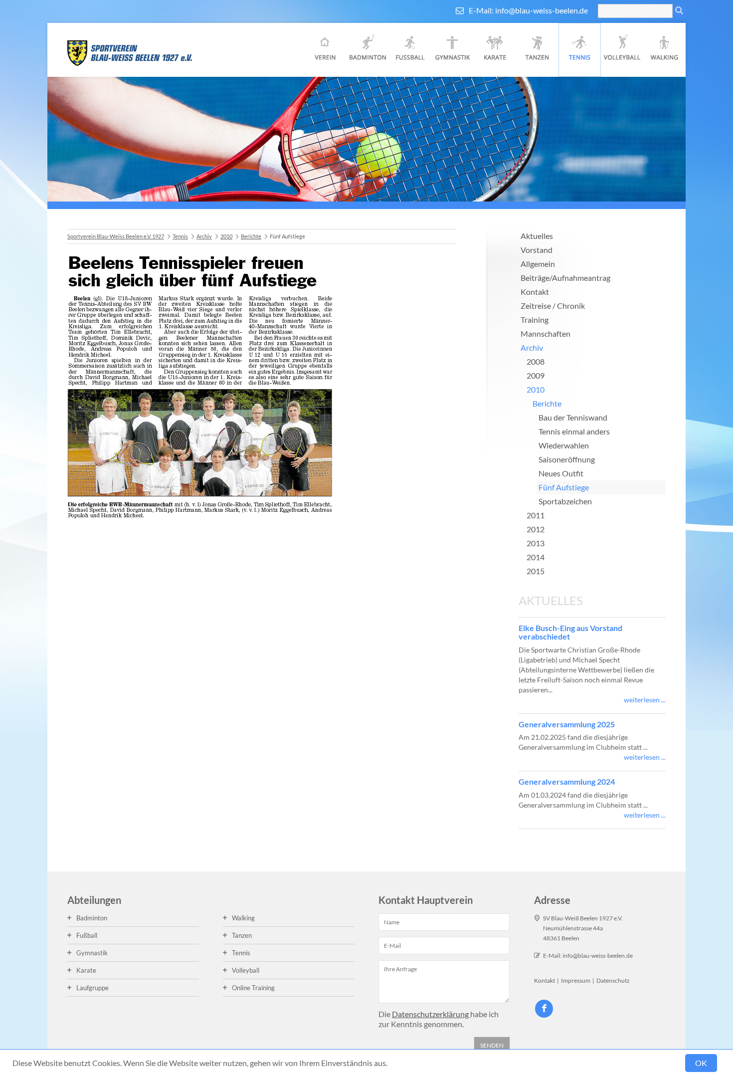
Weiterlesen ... (645, 699)
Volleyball (622, 50)
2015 (536, 571)
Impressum (575, 980)
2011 (536, 515)
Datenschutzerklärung (431, 1014)
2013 (536, 543)
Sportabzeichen (565, 501)
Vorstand (536, 249)
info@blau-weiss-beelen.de (541, 10)
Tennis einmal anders (574, 431)
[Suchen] (679, 11)
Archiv (204, 236)
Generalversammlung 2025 (567, 724)
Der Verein (325, 50)
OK (701, 1063)
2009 (536, 375)
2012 (536, 529)
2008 (536, 361)
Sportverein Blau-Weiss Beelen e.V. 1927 (115, 236)
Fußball (410, 50)
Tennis (579, 50)
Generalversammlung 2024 (567, 781)
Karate (495, 50)
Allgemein (538, 263)
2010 (226, 236)
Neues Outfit (561, 473)
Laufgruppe (92, 988)
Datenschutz (613, 980)
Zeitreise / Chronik (553, 305)
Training (535, 319)
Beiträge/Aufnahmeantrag (565, 277)
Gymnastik (452, 50)
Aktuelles (537, 235)
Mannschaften (545, 333)
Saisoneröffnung (567, 459)
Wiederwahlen (564, 445)
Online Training (253, 988)
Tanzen (537, 50)
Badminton (368, 50)
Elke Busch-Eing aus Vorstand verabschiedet (570, 632)
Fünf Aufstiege (564, 487)
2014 (536, 557)
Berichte (251, 236)
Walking (664, 50)
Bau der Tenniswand (573, 417)
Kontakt (535, 291)
